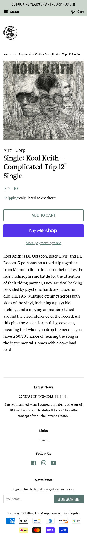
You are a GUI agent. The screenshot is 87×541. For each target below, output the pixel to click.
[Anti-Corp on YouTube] (53, 464)
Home (7, 54)
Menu (14, 11)
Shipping (10, 197)
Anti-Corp (41, 513)
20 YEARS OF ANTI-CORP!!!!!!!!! (43, 396)
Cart (80, 12)
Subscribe (69, 499)
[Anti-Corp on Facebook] (33, 464)
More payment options (43, 242)
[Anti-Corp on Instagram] (43, 464)
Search (43, 440)
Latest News (43, 387)
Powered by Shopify (64, 513)
